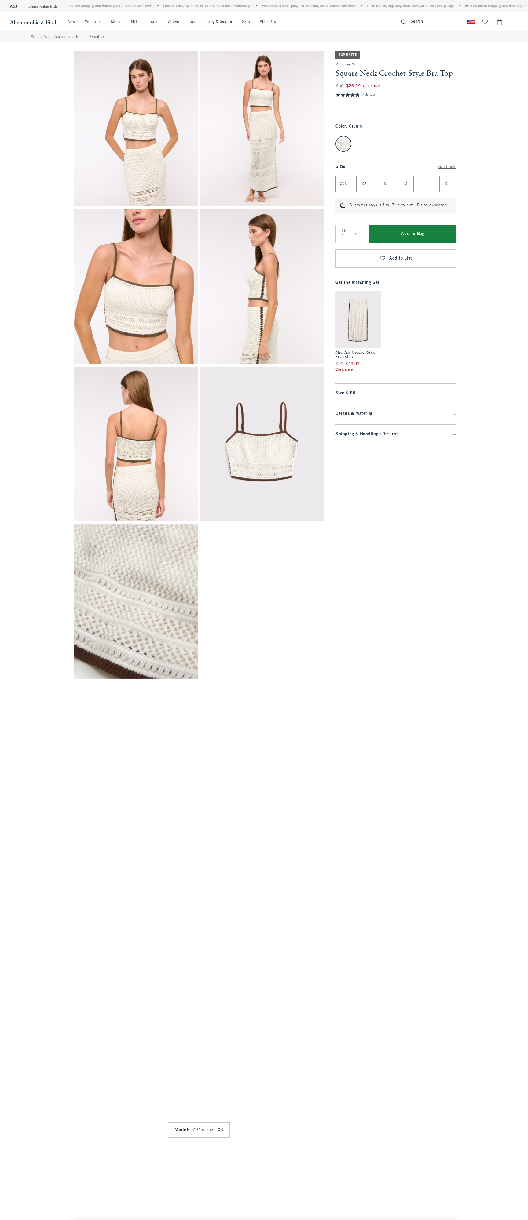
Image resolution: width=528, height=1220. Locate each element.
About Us (268, 22)
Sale (246, 22)
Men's (116, 22)
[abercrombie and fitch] (34, 22)
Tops (79, 37)
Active (173, 22)
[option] (358, 331)
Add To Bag (412, 234)
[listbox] (358, 331)
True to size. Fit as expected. (420, 206)
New (71, 22)
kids (192, 22)
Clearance (61, 37)
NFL (134, 22)
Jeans (153, 22)
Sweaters (97, 37)
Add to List (400, 259)
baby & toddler (219, 22)
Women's (93, 22)
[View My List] (485, 22)
